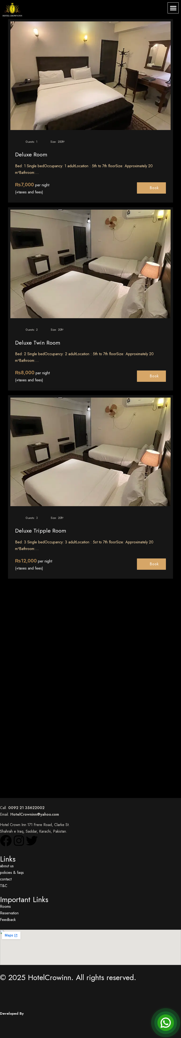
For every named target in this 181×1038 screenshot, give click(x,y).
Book (154, 188)
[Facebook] (6, 841)
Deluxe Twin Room (37, 342)
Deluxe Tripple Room (40, 530)
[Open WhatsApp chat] (165, 1022)
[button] (173, 7)
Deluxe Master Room (40, 724)
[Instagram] (19, 841)
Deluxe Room (31, 154)
